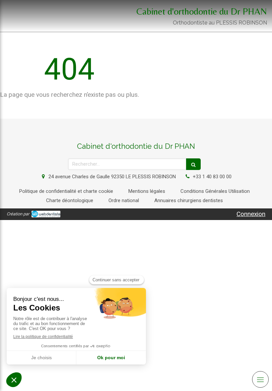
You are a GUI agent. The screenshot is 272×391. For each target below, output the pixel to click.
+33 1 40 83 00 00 (212, 177)
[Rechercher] (193, 164)
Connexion (251, 214)
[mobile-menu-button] (260, 379)
